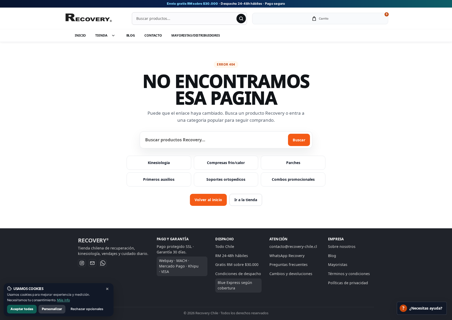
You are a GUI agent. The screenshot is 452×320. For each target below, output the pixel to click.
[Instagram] (82, 263)
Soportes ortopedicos (225, 179)
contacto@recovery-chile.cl (293, 246)
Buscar (299, 139)
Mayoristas (337, 264)
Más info (63, 300)
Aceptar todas (21, 309)
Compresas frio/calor (226, 162)
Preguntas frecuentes (288, 264)
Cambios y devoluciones (290, 273)
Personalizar (52, 309)
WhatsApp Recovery (286, 255)
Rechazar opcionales (87, 309)
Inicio (80, 35)
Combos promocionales (293, 179)
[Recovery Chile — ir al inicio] (88, 18)
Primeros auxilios (158, 179)
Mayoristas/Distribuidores (195, 35)
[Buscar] (241, 18)
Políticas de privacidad (348, 282)
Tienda (101, 35)
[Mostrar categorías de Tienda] (116, 35)
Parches (293, 162)
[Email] (92, 263)
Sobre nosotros (341, 246)
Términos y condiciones (349, 273)
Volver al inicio (208, 199)
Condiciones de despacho (238, 273)
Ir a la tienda (245, 199)
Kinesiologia (159, 162)
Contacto (153, 35)
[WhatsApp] (103, 263)
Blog (130, 35)
